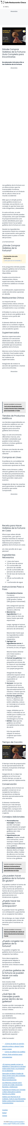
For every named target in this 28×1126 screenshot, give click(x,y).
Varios (4, 1116)
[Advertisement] (14, 18)
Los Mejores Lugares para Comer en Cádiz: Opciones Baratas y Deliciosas (12, 1085)
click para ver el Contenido (13, 261)
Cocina (5, 1110)
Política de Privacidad (16, 1122)
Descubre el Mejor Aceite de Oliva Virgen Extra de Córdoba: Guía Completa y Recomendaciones (13, 1076)
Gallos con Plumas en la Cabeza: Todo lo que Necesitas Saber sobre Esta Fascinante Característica (14, 1100)
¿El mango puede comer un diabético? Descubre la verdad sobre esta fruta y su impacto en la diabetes (14, 1067)
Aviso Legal (7, 1124)
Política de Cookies (18, 1124)
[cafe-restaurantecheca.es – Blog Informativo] (13, 2)
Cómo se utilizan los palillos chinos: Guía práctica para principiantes (13, 1054)
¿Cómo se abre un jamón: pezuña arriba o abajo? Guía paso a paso (13, 1046)
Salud (4, 1113)
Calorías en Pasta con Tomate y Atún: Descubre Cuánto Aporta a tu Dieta (13, 1092)
